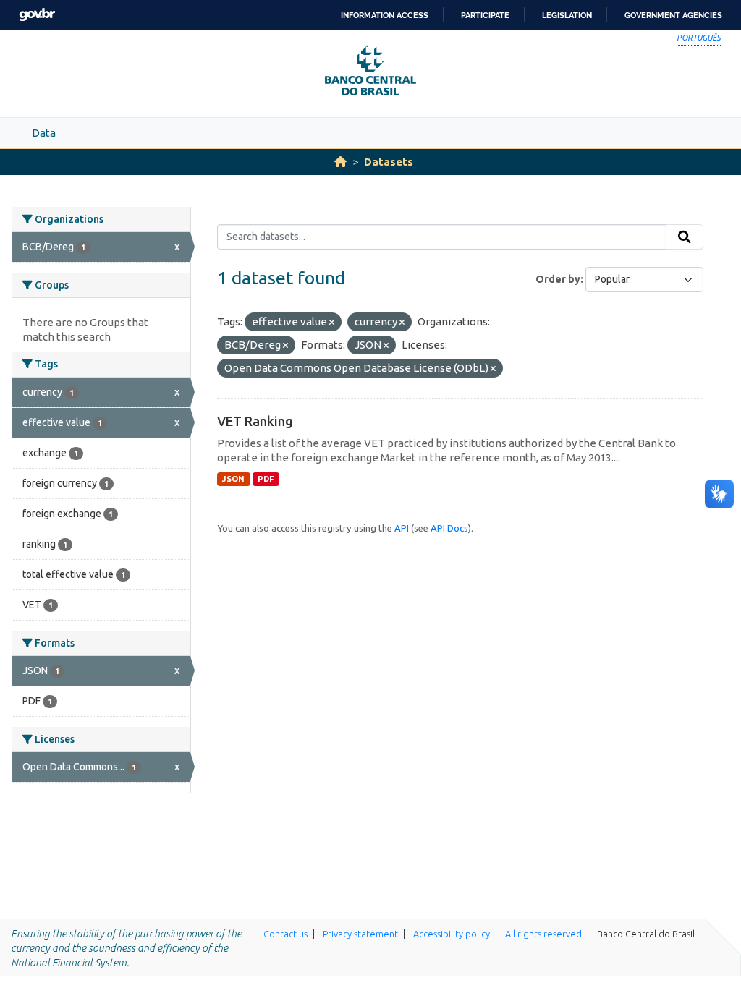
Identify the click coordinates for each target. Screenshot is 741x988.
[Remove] (331, 322)
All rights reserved (543, 934)
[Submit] (684, 237)
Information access (384, 15)
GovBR (37, 15)
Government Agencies (673, 15)
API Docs (449, 528)
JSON (233, 478)
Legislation (567, 15)
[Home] (340, 162)
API (401, 528)
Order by (557, 279)
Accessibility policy (451, 934)
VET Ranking (255, 421)
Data (44, 133)
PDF (266, 478)
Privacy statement (360, 934)
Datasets (388, 162)
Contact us (285, 934)
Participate (485, 15)
